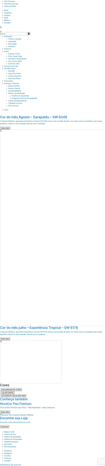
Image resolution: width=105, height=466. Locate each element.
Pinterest (7, 458)
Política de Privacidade (13, 439)
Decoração (12, 44)
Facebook (8, 451)
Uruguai (7, 15)
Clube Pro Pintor (14, 74)
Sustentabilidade (14, 91)
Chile (6, 18)
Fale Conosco (9, 1)
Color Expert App (15, 56)
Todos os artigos (14, 39)
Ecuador (7, 23)
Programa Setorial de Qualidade (24, 98)
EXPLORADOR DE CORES (11, 389)
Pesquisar (4, 427)
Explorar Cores (14, 54)
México (7, 20)
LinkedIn (7, 461)
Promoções (8, 81)
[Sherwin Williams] (1, 27)
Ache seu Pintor (10, 6)
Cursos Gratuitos (14, 76)
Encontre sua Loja (11, 4)
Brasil (6, 10)
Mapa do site (9, 432)
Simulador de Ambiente (17, 59)
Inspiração (8, 36)
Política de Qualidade (16, 93)
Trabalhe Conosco (15, 103)
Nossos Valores (14, 88)
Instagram (8, 453)
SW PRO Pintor (10, 69)
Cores (6, 51)
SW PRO (11, 71)
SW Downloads (10, 447)
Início (6, 110)
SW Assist (8, 444)
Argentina (8, 13)
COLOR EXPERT (7, 393)
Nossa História (14, 86)
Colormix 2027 (14, 64)
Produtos (7, 49)
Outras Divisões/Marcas (17, 101)
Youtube (7, 456)
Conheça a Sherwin (11, 83)
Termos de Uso (10, 434)
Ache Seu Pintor (14, 78)
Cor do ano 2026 (15, 61)
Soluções (11, 46)
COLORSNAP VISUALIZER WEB (13, 396)
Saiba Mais (5, 128)
